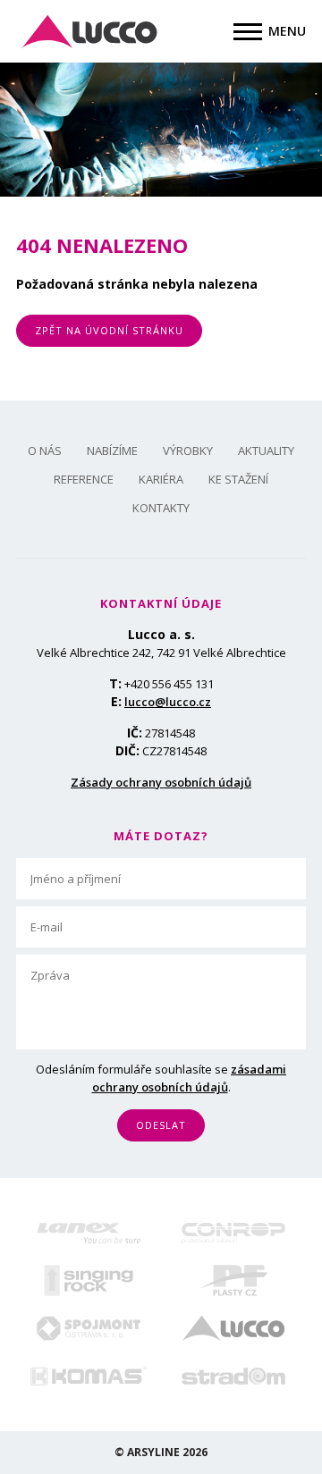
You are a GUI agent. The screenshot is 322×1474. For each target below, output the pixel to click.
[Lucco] (233, 1328)
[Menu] (247, 31)
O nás (45, 450)
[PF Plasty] (233, 1280)
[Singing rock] (88, 1280)
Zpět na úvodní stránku (109, 330)
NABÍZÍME (112, 450)
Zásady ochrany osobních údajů (161, 782)
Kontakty (161, 508)
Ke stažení (238, 479)
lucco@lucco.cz (167, 702)
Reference (84, 479)
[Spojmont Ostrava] (88, 1328)
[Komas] (88, 1376)
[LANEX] (88, 1233)
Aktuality (266, 450)
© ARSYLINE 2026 (161, 1452)
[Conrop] (233, 1233)
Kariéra (161, 479)
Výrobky (188, 450)
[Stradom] (233, 1376)
